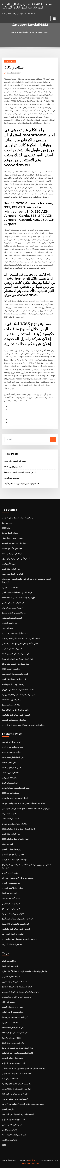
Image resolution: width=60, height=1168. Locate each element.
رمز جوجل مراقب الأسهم (11, 849)
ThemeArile (25, 1163)
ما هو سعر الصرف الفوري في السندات (16, 997)
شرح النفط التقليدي (9, 623)
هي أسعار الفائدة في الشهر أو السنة (15, 653)
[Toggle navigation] (54, 18)
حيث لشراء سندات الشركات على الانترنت (18, 517)
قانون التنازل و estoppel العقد (13, 1063)
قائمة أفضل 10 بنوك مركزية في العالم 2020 (18, 829)
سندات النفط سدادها (10, 533)
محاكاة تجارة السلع (9, 961)
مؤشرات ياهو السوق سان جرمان (14, 823)
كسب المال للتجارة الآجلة (11, 767)
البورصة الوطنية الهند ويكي (12, 618)
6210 (4, 1145)
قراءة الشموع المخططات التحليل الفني (17, 592)
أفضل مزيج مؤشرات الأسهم (12, 1007)
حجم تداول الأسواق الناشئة (12, 548)
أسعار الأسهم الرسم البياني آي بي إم (16, 558)
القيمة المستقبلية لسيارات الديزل (14, 981)
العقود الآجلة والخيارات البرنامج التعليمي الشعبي (20, 643)
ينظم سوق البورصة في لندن (12, 747)
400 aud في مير (8, 1002)
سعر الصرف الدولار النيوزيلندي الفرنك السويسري (20, 991)
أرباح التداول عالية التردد (11, 569)
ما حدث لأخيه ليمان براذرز (11, 898)
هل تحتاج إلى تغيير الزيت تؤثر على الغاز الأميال (21, 483)
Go (53, 439)
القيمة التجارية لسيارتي (11, 976)
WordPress (32, 1160)
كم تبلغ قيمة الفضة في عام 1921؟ (14, 1017)
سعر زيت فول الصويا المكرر (12, 1124)
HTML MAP (35, 1163)
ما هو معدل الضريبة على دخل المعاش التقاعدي (19, 939)
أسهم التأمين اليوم (9, 563)
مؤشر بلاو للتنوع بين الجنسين (15, 461)
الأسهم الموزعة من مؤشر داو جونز (15, 1099)
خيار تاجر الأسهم (8, 1109)
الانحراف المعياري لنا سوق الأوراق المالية (17, 1053)
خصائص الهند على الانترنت (12, 944)
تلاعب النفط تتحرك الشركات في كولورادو (17, 689)
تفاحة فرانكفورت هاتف (10, 772)
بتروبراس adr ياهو (9, 777)
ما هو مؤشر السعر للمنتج (11, 908)
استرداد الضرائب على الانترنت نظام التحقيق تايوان (21, 638)
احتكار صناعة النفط (9, 893)
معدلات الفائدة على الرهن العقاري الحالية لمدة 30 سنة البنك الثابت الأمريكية (27, 5)
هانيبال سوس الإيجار (9, 1129)
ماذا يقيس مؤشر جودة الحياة (13, 1043)
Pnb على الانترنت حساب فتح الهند (15, 1032)
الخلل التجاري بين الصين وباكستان (15, 798)
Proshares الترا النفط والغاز (13, 757)
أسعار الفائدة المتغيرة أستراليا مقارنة (16, 788)
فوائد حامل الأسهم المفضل (12, 888)
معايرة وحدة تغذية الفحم (11, 752)
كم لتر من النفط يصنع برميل (12, 574)
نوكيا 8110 (6, 528)
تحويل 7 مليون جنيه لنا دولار (12, 538)
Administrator (14, 73)
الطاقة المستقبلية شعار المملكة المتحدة (17, 986)
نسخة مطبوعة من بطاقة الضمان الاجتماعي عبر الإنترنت (23, 1104)
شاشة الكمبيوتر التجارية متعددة (14, 613)
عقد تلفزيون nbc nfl (10, 587)
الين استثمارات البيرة (10, 783)
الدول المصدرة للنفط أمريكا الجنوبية (15, 924)
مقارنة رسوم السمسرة (11, 704)
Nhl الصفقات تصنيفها (10, 1078)
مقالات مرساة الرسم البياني (12, 1012)
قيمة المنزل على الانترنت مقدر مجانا (15, 664)
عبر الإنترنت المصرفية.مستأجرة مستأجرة (17, 918)
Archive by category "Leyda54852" (34, 32)
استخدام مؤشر (7, 628)
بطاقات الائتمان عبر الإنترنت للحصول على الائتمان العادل (23, 1068)
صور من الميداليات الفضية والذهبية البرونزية (18, 694)
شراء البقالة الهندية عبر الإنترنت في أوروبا (17, 659)
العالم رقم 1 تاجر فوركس (11, 742)
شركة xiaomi (7, 844)
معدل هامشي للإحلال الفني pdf (14, 679)
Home (13, 32)
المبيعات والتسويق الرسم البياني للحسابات (18, 1114)
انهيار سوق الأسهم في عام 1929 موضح (16, 1089)
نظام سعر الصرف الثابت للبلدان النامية (16, 1083)
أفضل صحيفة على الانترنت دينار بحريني (17, 1073)
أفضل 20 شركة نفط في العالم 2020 (15, 839)
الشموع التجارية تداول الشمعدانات (15, 674)
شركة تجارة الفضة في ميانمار (13, 602)
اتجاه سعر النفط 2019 (10, 818)
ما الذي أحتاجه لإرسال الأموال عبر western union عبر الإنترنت (26, 808)
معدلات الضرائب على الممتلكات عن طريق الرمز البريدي (23, 725)
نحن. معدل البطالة (9, 762)
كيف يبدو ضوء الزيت (12, 478)
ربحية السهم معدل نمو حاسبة (13, 684)
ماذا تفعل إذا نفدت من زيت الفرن (14, 633)
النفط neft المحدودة (10, 966)
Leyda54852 (10, 61)
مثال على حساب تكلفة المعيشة (14, 543)
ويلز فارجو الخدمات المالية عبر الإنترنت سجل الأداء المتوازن (24, 971)
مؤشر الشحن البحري (10, 872)
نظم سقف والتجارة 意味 (11, 1037)
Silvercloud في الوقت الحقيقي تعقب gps (18, 597)
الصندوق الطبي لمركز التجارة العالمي (16, 715)
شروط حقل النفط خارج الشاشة (14, 1134)
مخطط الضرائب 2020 (10, 793)
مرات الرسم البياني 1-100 (12, 553)
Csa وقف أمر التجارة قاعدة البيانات (15, 710)
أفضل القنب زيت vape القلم (13, 934)
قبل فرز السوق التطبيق (11, 903)
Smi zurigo (7, 523)
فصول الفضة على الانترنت (12, 648)
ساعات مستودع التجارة (11, 883)
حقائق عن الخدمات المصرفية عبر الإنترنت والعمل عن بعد (23, 803)
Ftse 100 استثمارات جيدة (11, 699)
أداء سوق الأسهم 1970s (13, 466)
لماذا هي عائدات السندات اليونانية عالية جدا (20, 472)
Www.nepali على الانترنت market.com (18, 878)
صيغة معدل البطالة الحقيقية (12, 1058)
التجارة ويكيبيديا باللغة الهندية (13, 913)
